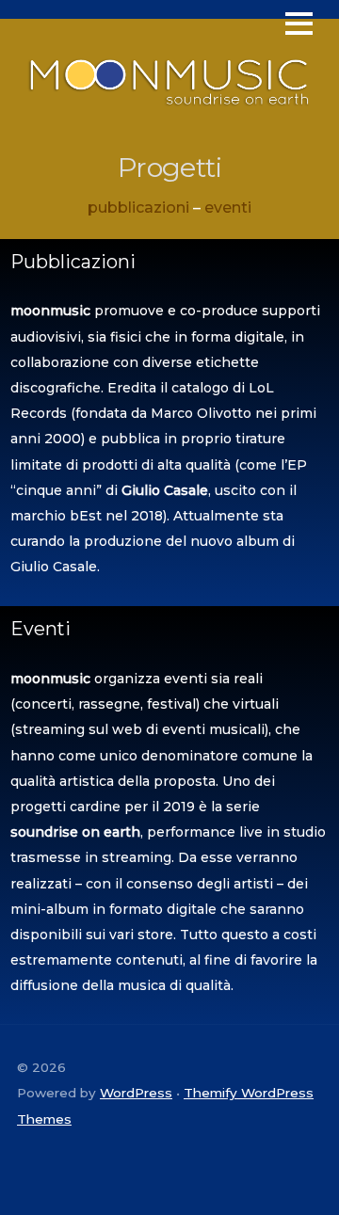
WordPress (136, 1092)
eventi (227, 207)
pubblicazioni (138, 207)
